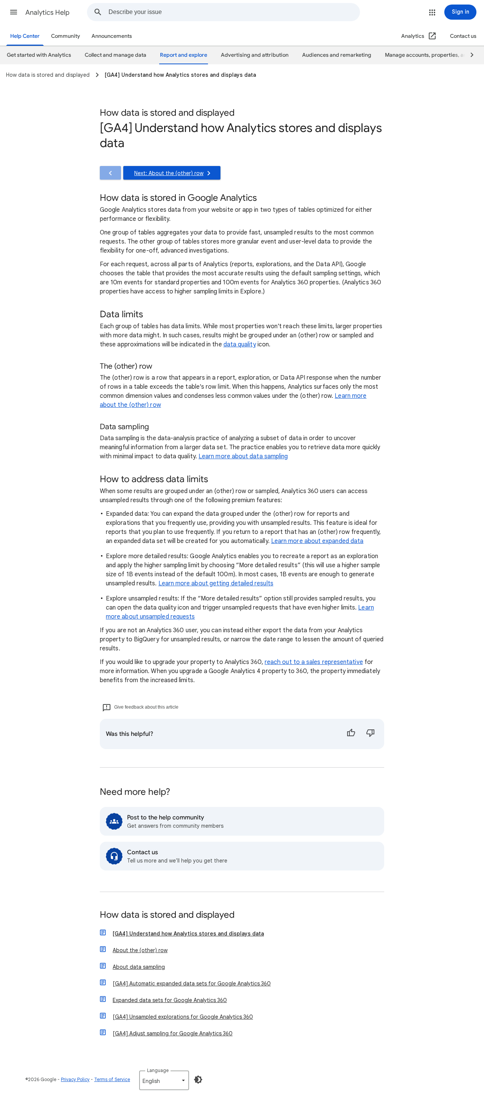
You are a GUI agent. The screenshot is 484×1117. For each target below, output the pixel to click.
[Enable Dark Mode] (198, 1079)
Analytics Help (47, 12)
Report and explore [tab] (183, 55)
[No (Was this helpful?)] (370, 734)
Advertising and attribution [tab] (255, 55)
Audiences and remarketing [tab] (336, 55)
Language (158, 1070)
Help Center (25, 36)
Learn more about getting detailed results (215, 583)
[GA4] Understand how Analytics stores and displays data (188, 933)
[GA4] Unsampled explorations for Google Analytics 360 (183, 1016)
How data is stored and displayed (167, 915)
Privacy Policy (75, 1079)
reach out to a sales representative (314, 662)
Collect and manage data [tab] (115, 55)
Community (65, 36)
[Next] (468, 55)
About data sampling (139, 966)
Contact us (463, 36)
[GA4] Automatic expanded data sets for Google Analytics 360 (192, 983)
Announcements (112, 36)
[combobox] (234, 12)
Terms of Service (112, 1079)
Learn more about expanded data (317, 541)
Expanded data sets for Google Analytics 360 (170, 1000)
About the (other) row (140, 950)
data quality (239, 344)
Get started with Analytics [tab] (39, 55)
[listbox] (164, 1080)
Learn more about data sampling (243, 456)
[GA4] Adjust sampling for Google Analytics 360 (173, 1033)
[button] (14, 12)
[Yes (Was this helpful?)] (350, 734)
